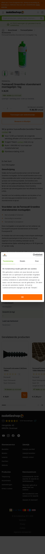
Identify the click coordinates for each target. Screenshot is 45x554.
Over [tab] (37, 261)
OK (22, 297)
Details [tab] (22, 261)
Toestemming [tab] (8, 261)
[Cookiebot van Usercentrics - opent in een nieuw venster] (32, 255)
